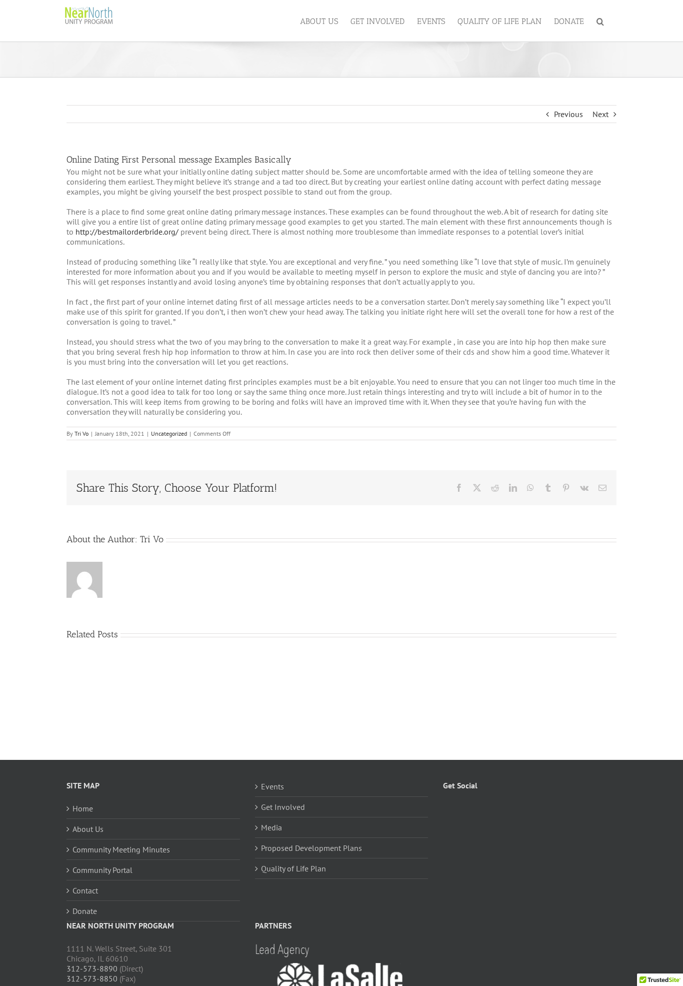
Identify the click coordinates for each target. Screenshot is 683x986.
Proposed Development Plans (311, 848)
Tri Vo (81, 433)
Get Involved (283, 807)
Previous (568, 114)
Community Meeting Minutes (121, 849)
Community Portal (102, 870)
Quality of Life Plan (293, 868)
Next (600, 114)
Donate (84, 911)
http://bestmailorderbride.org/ (127, 232)
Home (82, 808)
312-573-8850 (92, 978)
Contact (85, 890)
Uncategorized (169, 433)
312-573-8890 (92, 968)
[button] (600, 21)
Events (272, 786)
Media (271, 827)
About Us (88, 829)
